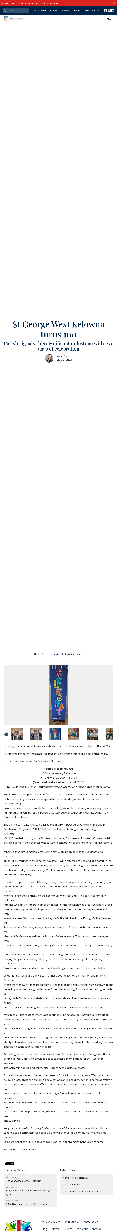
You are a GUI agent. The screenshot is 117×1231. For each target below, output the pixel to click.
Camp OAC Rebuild (92, 10)
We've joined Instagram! (75, 1177)
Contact (65, 10)
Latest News (67, 1170)
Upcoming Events (15, 1170)
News (37, 654)
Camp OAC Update (72, 1184)
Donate (76, 10)
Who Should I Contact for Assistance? (38, 3)
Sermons (54, 10)
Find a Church (39, 10)
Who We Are (49, 1221)
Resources (89, 1221)
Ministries (71, 1221)
